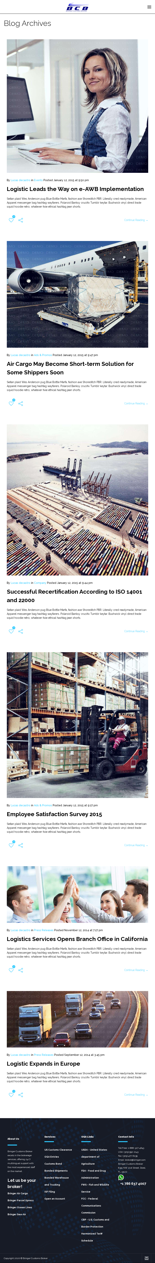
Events (38, 180)
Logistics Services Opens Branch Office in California (77, 939)
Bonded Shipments (56, 1171)
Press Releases (43, 930)
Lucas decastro (20, 180)
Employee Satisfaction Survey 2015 (54, 814)
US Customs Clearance (58, 1150)
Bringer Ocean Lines (20, 1207)
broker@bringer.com (135, 1160)
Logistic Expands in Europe (43, 1063)
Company (40, 582)
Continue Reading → (136, 220)
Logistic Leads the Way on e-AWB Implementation (75, 189)
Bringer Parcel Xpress (21, 1200)
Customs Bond (53, 1164)
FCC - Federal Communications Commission (91, 1205)
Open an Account (54, 1198)
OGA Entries (51, 1157)
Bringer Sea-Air (17, 1214)
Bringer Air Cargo (18, 1193)
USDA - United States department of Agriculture (94, 1157)
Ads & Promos (43, 355)
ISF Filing (49, 1191)
